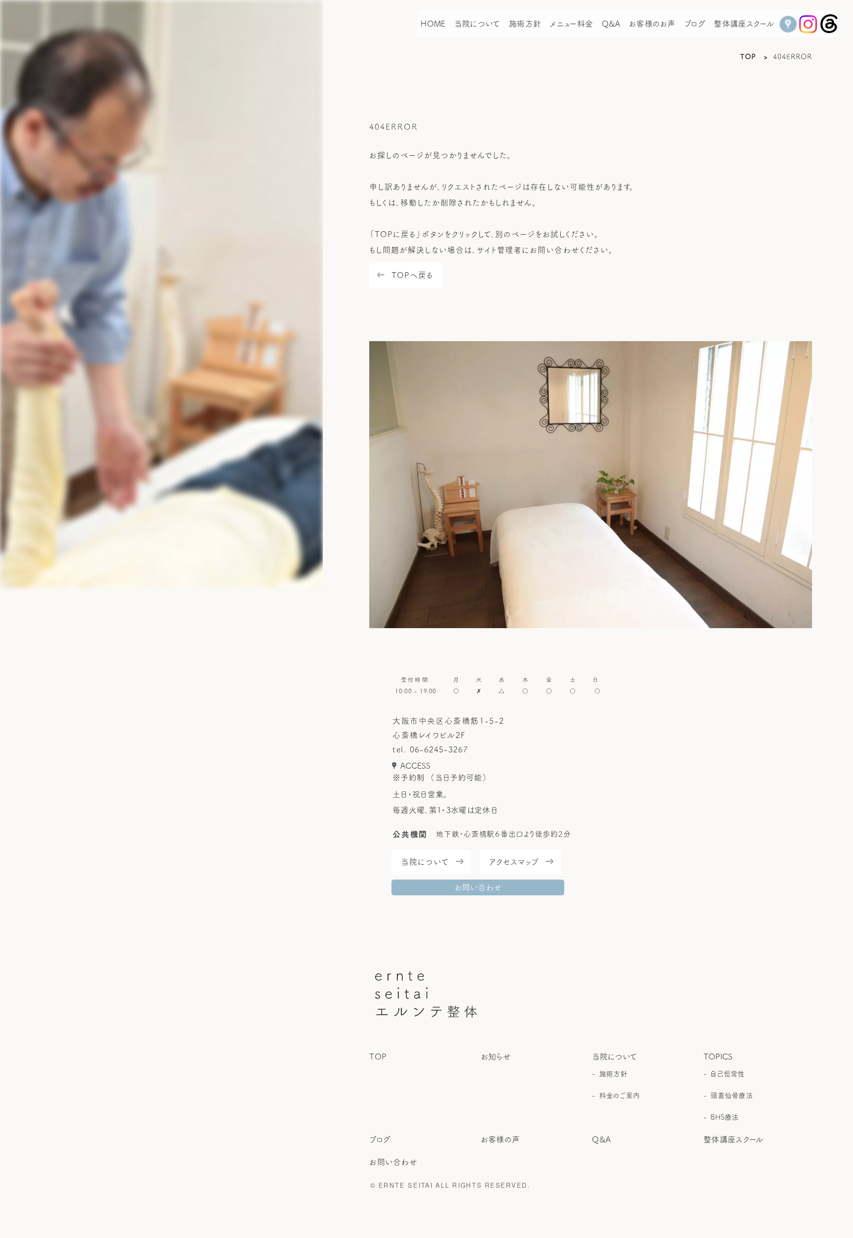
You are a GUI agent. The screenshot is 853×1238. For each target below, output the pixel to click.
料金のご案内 (619, 1095)
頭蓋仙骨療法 (731, 1095)
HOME (433, 24)
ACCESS (415, 766)
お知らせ (496, 1057)
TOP (748, 56)
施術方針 (525, 24)
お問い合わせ (478, 887)
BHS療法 (724, 1117)
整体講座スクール (744, 24)
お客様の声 (500, 1139)
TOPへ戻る (412, 275)
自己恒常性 (727, 1073)
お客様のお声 (652, 24)
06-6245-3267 (439, 749)
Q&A (611, 24)
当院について (477, 24)
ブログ (694, 24)
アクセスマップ (514, 862)
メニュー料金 (571, 24)
